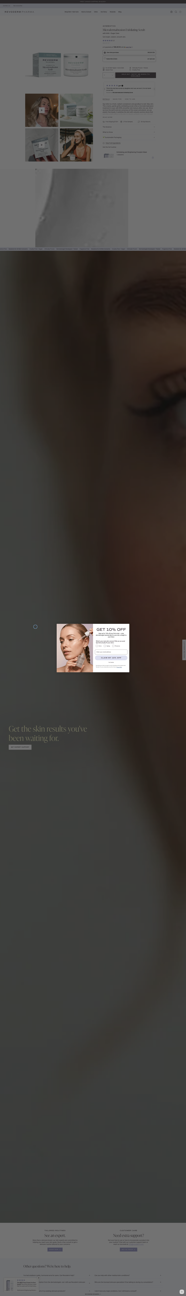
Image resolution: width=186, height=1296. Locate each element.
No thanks (111, 662)
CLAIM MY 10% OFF (111, 658)
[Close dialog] (35, 626)
